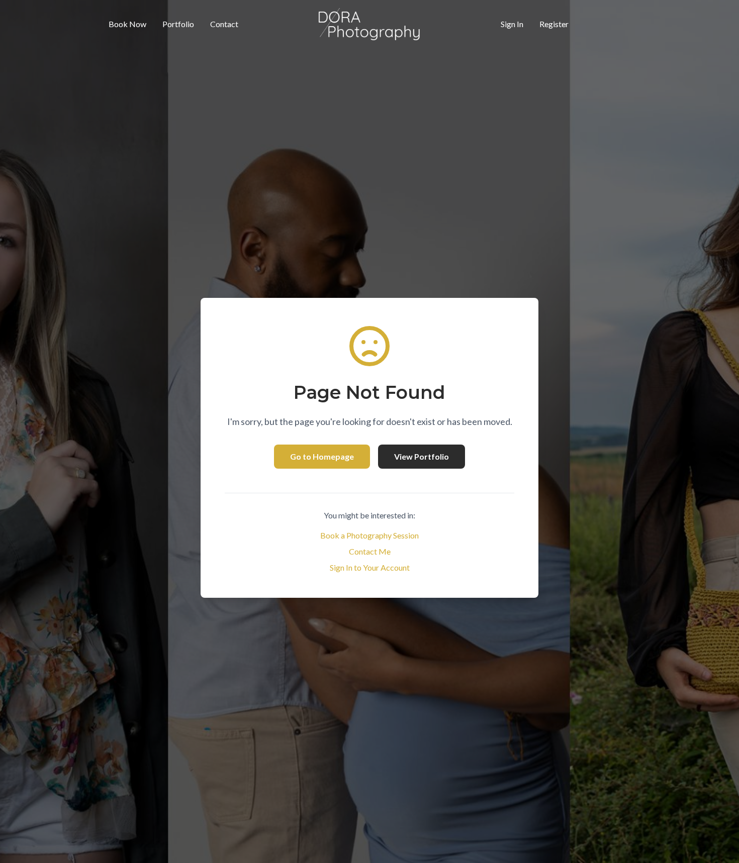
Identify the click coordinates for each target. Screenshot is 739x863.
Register (554, 24)
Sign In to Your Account (370, 567)
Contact (224, 24)
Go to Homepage (322, 456)
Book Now (127, 24)
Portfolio (178, 24)
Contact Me (370, 551)
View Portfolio (421, 456)
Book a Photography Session (369, 535)
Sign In (512, 24)
